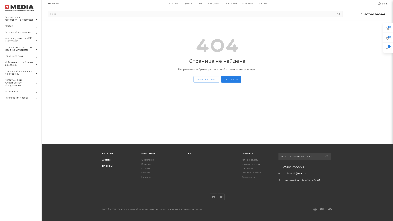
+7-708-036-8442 (374, 14)
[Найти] (338, 14)
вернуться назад (206, 79)
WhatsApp (221, 197)
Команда (146, 164)
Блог (191, 153)
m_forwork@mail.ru (294, 173)
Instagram (213, 197)
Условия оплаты (250, 160)
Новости (146, 177)
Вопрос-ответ (249, 177)
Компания (148, 153)
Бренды (107, 166)
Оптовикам (247, 168)
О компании (147, 160)
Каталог (108, 153)
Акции (106, 160)
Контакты (146, 172)
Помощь (247, 153)
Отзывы (145, 168)
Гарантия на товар (251, 172)
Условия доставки (251, 164)
